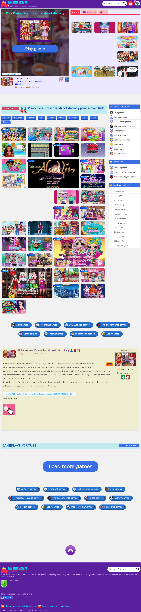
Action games (119, 200)
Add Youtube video (129, 445)
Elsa (41, 118)
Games (75, 12)
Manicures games (113, 507)
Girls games (119, 113)
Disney (6, 118)
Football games (120, 214)
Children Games (120, 241)
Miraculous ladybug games (125, 177)
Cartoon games (120, 168)
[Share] (67, 79)
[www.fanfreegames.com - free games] (14, 570)
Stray (61, 118)
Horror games (120, 223)
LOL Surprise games (122, 122)
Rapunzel (18, 118)
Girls (84, 118)
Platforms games (121, 205)
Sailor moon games (122, 140)
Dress (51, 118)
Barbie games (119, 149)
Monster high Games (81, 507)
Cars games (118, 228)
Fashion (31, 118)
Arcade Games (120, 218)
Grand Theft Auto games (124, 172)
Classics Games (120, 209)
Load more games (70, 466)
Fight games (119, 196)
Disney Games (121, 498)
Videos (103, 12)
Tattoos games (120, 153)
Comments (90, 12)
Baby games (119, 144)
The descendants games (124, 126)
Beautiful (73, 118)
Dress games (119, 131)
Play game (35, 48)
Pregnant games (121, 117)
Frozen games (120, 135)
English (8, 598)
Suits (94, 118)
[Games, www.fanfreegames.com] (14, 4)
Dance (5, 122)
